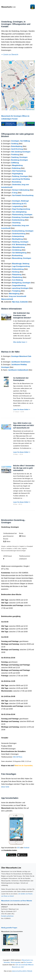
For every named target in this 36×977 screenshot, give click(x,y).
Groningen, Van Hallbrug (20, 141)
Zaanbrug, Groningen (19, 157)
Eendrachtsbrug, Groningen (22, 231)
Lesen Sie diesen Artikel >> (21, 409)
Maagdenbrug (17, 165)
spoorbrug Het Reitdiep (21, 179)
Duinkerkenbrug (18, 220)
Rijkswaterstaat (30, 109)
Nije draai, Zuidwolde (20, 302)
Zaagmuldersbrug (19, 285)
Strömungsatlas (16, 962)
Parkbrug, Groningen (20, 176)
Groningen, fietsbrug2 (20, 201)
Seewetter (7, 962)
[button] (25, 78)
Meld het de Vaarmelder (23, 765)
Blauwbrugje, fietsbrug (20, 263)
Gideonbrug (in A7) (19, 203)
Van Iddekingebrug (19, 253)
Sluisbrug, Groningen (20, 242)
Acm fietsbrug (17, 280)
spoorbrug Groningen (20, 288)
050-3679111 (17, 757)
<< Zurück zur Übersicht (9, 54)
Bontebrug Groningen (19, 160)
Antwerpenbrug (18, 236)
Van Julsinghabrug (19, 212)
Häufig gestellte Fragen (9, 927)
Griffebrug (15, 163)
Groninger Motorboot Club (21, 356)
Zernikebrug (16, 250)
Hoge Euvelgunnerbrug (21, 209)
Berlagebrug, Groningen (21, 283)
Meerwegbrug (14, 293)
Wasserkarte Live (27, 960)
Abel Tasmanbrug (19, 171)
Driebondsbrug (18, 269)
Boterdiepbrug (16, 146)
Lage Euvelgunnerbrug (21, 266)
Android (26, 847)
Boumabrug (16, 182)
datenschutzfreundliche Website (22, 971)
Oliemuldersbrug (18, 247)
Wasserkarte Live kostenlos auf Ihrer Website (16, 900)
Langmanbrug (17, 206)
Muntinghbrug (17, 239)
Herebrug (15, 272)
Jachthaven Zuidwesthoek (18, 370)
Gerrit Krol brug (17, 149)
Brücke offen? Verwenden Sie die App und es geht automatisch (23, 468)
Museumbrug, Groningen (21, 258)
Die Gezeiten (28, 962)
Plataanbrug (16, 274)
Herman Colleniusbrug (20, 190)
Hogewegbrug (17, 173)
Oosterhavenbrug (19, 233)
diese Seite (5, 787)
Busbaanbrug (17, 255)
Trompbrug (16, 291)
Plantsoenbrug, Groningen (22, 214)
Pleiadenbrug (17, 277)
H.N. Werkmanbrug (19, 244)
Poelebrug (15, 154)
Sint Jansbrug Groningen (20, 152)
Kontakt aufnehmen (7, 916)
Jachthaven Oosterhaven (20, 362)
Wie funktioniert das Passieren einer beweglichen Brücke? (22, 315)
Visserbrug (16, 223)
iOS (18, 847)
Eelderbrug (16, 168)
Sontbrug (14, 143)
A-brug (14, 193)
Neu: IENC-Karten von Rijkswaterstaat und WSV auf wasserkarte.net (23, 425)
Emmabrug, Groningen (20, 217)
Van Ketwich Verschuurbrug (22, 195)
